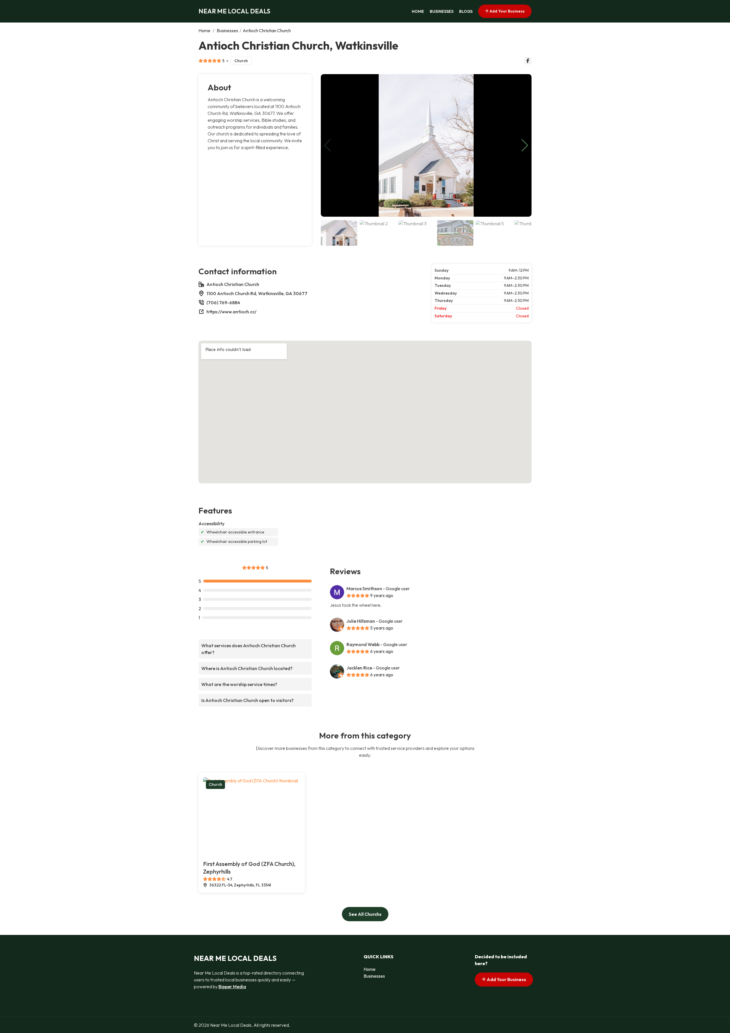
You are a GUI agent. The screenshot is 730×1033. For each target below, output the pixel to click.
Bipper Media (232, 986)
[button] (525, 145)
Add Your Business (507, 11)
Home (418, 11)
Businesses (441, 11)
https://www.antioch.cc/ (231, 311)
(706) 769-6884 (223, 302)
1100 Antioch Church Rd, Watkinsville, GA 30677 (256, 293)
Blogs (466, 11)
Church (241, 60)
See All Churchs (365, 914)
